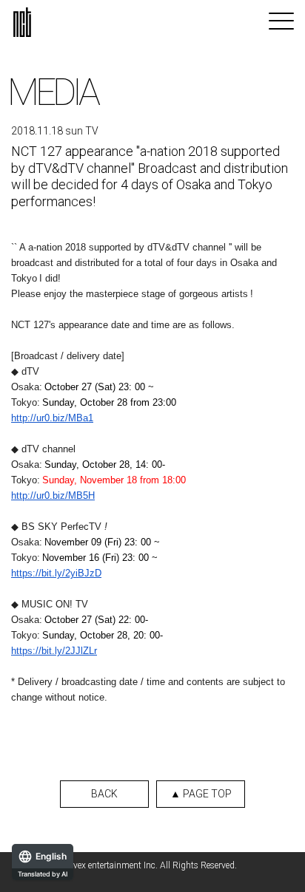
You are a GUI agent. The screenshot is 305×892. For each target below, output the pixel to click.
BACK (104, 794)
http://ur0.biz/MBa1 (52, 417)
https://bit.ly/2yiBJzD (56, 573)
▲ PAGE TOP (201, 794)
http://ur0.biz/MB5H (53, 495)
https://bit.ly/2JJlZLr (54, 650)
